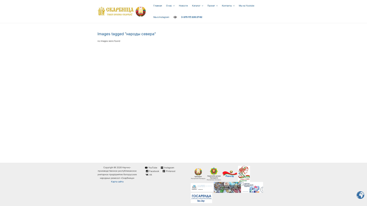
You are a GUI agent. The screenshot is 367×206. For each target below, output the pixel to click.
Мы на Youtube (246, 5)
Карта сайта (117, 181)
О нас (169, 5)
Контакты (227, 5)
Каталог (196, 5)
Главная (157, 5)
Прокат (211, 5)
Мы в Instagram (161, 17)
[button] (173, 5)
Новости (183, 5)
